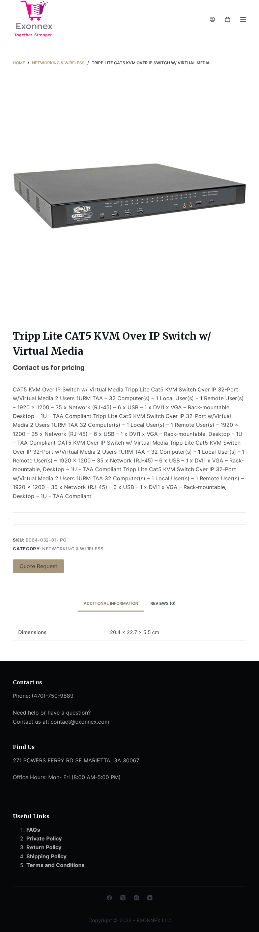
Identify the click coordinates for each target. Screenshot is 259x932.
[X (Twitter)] (122, 897)
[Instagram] (136, 897)
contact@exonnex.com (80, 721)
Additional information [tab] (111, 603)
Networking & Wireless (73, 548)
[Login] (212, 19)
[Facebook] (109, 897)
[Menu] (243, 19)
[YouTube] (149, 897)
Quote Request (38, 566)
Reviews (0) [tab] (163, 603)
